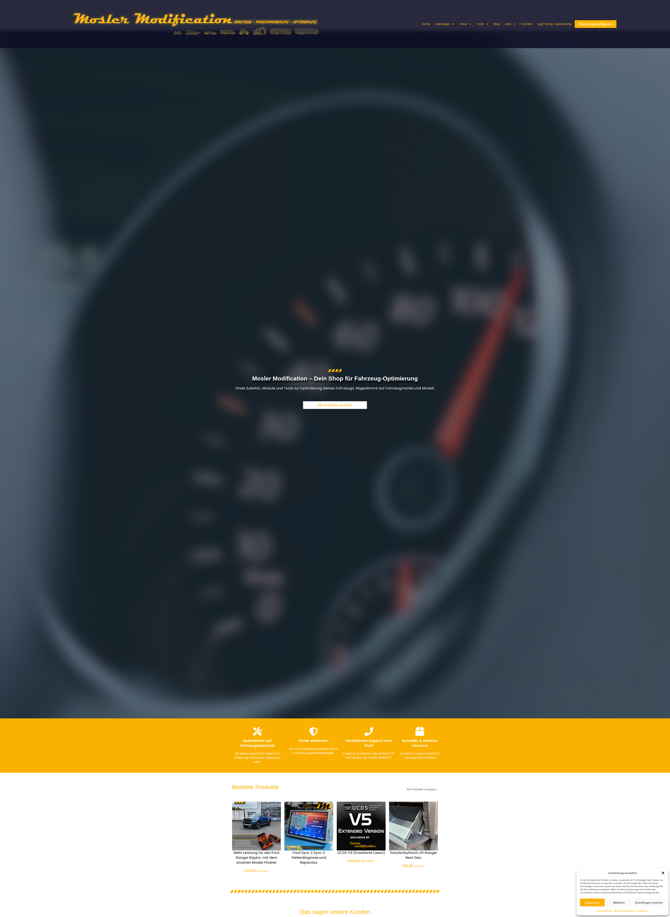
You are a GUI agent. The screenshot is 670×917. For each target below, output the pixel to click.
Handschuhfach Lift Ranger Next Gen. (413, 855)
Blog (497, 24)
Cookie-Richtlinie (604, 910)
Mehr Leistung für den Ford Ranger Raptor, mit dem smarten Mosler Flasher (256, 857)
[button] (663, 873)
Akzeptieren (592, 902)
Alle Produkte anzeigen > (422, 789)
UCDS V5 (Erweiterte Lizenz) (361, 852)
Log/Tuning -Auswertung (554, 24)
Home (426, 24)
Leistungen (442, 24)
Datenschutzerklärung (625, 910)
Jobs (508, 24)
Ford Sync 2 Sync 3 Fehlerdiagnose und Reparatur (309, 857)
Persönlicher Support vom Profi (369, 743)
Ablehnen (619, 902)
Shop (463, 24)
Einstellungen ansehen (649, 902)
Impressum (643, 910)
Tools (480, 24)
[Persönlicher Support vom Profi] (368, 731)
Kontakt (526, 24)
